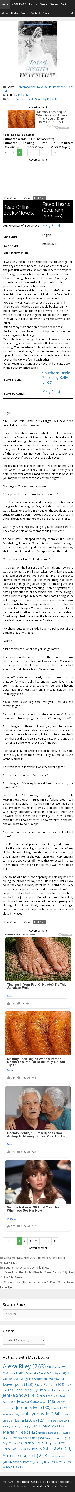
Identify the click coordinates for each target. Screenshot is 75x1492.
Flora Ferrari (49, 1384)
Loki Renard (54, 1421)
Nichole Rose (31, 1438)
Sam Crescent (26, 1455)
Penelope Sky (34, 1443)
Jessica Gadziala (36, 1401)
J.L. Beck (44, 1390)
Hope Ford (24, 1390)
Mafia (14, 13)
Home (5, 4)
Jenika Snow (20, 1395)
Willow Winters (13, 1466)
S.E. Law (57, 1448)
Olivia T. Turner (57, 1438)
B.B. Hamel (56, 1367)
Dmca (46, 13)
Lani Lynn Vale (40, 1414)
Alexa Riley (24, 1366)
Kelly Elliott (25, 95)
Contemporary (26, 87)
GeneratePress (57, 1486)
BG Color (25, 198)
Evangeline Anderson (36, 1379)
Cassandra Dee (37, 1373)
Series (54, 4)
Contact (35, 13)
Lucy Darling (24, 1426)
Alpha (4, 13)
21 (43, 152)
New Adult (44, 87)
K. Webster (59, 1408)
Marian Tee (20, 1432)
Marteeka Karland (49, 1432)
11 (36, 152)
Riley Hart (33, 1449)
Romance (59, 87)
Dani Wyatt (58, 1373)
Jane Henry (60, 1390)
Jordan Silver (33, 1407)
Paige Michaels (12, 1443)
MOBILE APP (18, 4)
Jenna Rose (48, 1396)
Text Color (10, 198)
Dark (63, 4)
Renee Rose (13, 1449)
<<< (7, 152)
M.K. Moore (49, 1426)
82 (55, 152)
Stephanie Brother (23, 1462)
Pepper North (55, 1443)
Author (33, 4)
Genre (44, 4)
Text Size (39, 198)
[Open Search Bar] (72, 13)
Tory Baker (47, 1462)
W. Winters (64, 1462)
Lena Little (30, 1420)
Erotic (24, 13)
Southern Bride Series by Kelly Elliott (38, 99)
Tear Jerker (58, 1258)
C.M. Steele (14, 1373)
